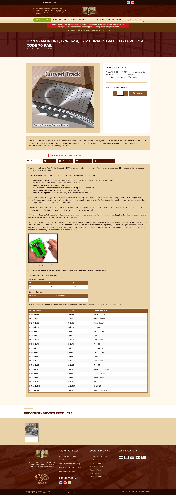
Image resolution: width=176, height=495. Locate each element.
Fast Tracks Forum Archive (70, 467)
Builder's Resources (105, 161)
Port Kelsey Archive (67, 471)
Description (34, 161)
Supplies (50, 161)
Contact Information (98, 457)
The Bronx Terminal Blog (69, 464)
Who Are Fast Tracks (67, 457)
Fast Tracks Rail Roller (55, 227)
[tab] (34, 161)
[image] (63, 97)
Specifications (84, 161)
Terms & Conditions (98, 477)
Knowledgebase (96, 463)
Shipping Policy (96, 467)
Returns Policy (96, 470)
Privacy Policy (95, 473)
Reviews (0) (66, 161)
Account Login (51, 2)
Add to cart (139, 93)
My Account (95, 460)
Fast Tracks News (66, 460)
